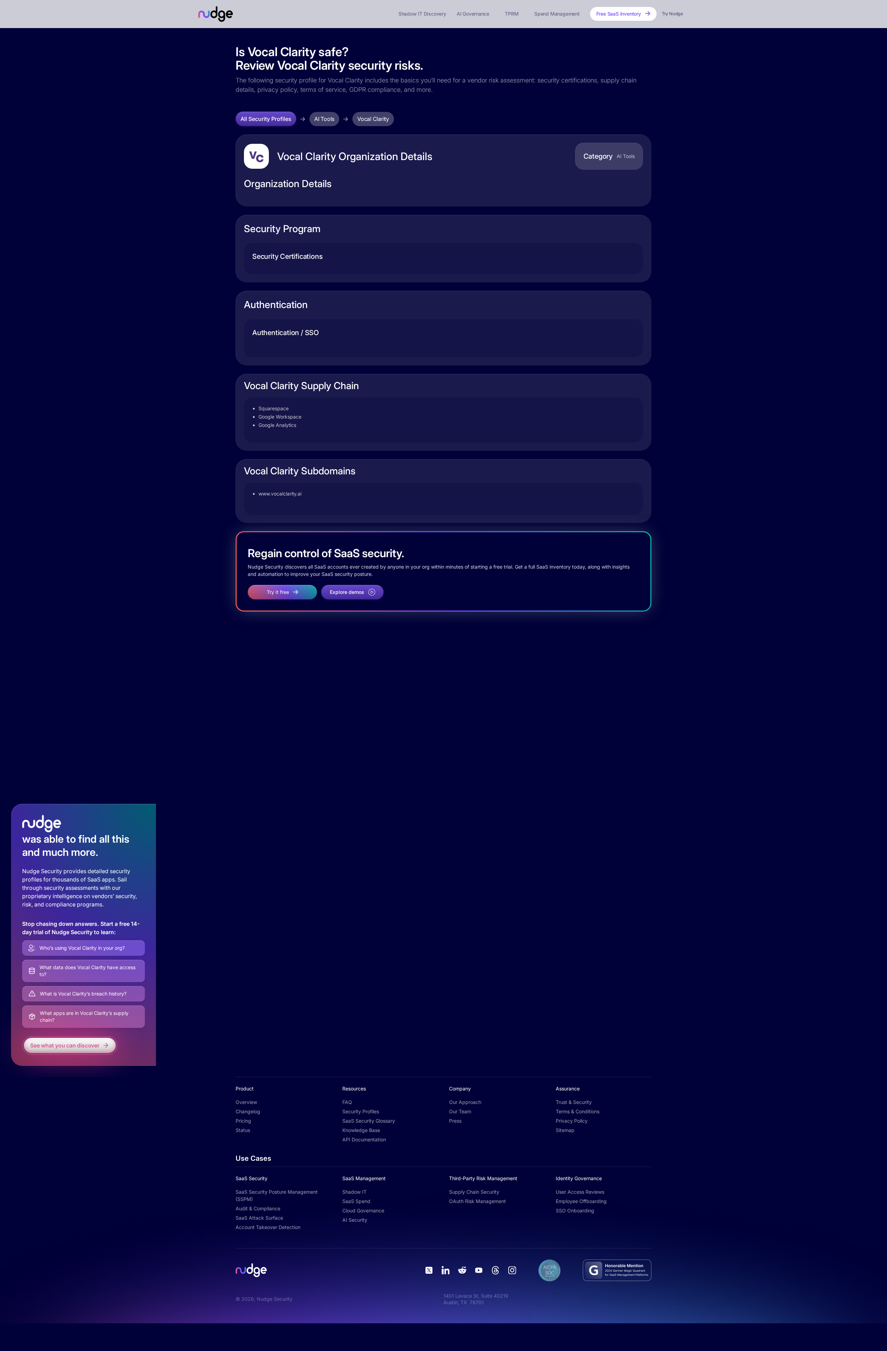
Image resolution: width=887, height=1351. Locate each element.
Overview (246, 1102)
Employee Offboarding (581, 1201)
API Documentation (364, 1139)
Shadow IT (354, 1192)
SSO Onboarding (575, 1210)
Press (455, 1121)
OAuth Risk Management (477, 1201)
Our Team (460, 1111)
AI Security (354, 1220)
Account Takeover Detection (268, 1227)
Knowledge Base (361, 1130)
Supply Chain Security (474, 1192)
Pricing (243, 1121)
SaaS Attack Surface (259, 1218)
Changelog (248, 1111)
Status (243, 1130)
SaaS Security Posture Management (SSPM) (277, 1195)
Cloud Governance (363, 1210)
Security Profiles (360, 1111)
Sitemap (565, 1130)
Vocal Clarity (373, 118)
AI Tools (324, 118)
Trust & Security (574, 1102)
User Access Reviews (580, 1192)
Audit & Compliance (258, 1208)
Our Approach (465, 1102)
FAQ (347, 1102)
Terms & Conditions (577, 1111)
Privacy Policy (572, 1121)
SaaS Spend (356, 1201)
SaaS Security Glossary (368, 1121)
